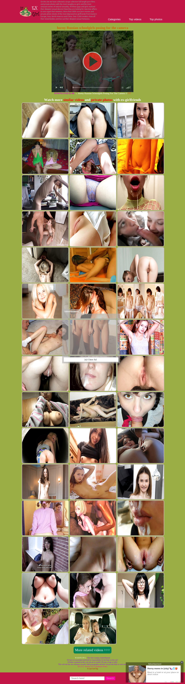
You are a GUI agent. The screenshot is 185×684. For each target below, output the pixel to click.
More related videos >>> (92, 650)
